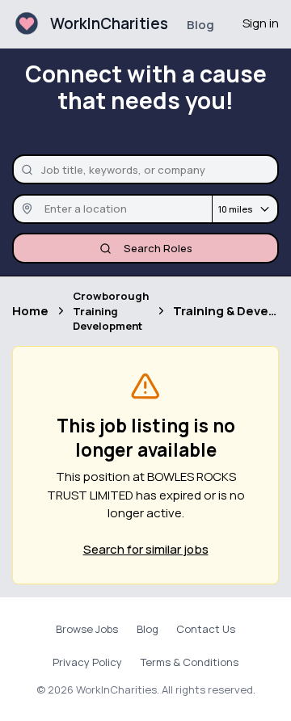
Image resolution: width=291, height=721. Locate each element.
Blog (200, 24)
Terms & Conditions (189, 662)
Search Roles (158, 248)
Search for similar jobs (146, 549)
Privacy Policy (87, 662)
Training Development (107, 319)
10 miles (235, 209)
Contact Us (205, 629)
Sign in (260, 23)
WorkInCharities (109, 23)
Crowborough (111, 296)
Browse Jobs (87, 629)
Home (30, 310)
